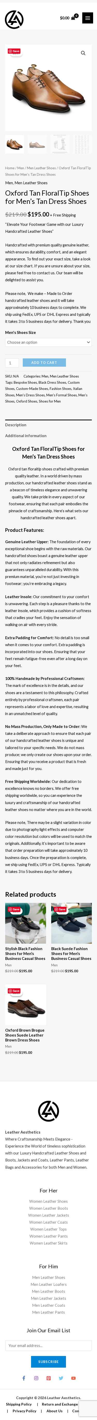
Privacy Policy (24, 1411)
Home (9, 168)
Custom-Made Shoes (32, 389)
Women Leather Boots (48, 1208)
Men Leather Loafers (49, 1284)
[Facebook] (23, 1378)
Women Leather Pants (48, 1236)
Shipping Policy (19, 1404)
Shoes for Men (50, 401)
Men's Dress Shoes (30, 395)
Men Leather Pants (48, 1312)
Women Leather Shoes (48, 1201)
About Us (55, 1411)
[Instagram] (36, 1378)
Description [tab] (15, 425)
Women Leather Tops (48, 1229)
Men (20, 168)
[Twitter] (61, 1378)
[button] (83, 53)
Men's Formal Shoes (61, 395)
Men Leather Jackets (48, 1298)
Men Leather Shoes (41, 168)
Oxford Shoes (26, 401)
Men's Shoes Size (20, 332)
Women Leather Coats (48, 1222)
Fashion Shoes (60, 389)
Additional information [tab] (26, 436)
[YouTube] (73, 1378)
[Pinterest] (48, 1378)
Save (16, 51)
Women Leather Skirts (49, 1243)
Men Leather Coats (48, 1305)
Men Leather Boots (48, 1291)
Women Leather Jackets (48, 1215)
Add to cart (44, 362)
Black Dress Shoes (52, 382)
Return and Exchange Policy (65, 1404)
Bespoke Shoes (25, 382)
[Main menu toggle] (87, 17)
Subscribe (48, 1362)
